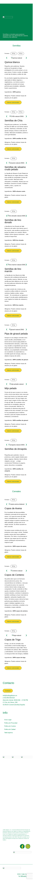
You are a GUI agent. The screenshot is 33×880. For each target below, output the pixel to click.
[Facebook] (22, 846)
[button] (7, 58)
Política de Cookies (10, 726)
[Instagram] (27, 846)
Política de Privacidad (10, 723)
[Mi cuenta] (30, 2)
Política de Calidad (9, 729)
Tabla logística (8, 732)
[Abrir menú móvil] (3, 2)
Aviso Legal (7, 719)
